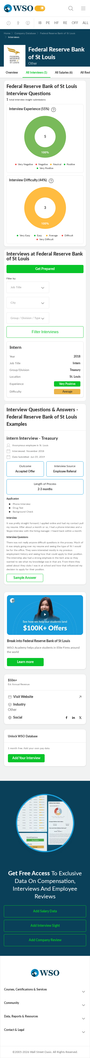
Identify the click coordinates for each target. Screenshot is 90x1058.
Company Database (25, 33)
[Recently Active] (8, 23)
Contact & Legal (14, 1029)
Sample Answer (24, 578)
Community (11, 1003)
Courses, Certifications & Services (25, 989)
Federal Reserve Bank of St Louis (57, 33)
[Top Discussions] (18, 23)
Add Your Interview (26, 758)
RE (65, 23)
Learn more (25, 662)
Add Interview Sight (45, 925)
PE (48, 23)
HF (56, 23)
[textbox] (16, 287)
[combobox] (27, 287)
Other (12, 710)
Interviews (13, 37)
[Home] (18, 8)
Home (7, 33)
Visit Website (23, 697)
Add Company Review (45, 940)
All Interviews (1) (36, 72)
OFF (75, 23)
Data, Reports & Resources (21, 1016)
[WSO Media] (27, 23)
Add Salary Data (45, 911)
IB (40, 23)
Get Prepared (45, 269)
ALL (85, 23)
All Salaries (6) (63, 72)
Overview (12, 72)
